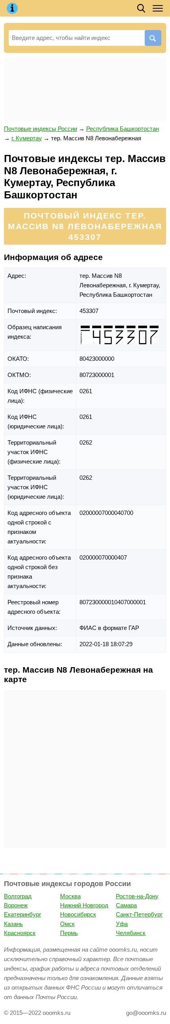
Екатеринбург (22, 914)
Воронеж (16, 905)
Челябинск (130, 933)
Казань (13, 923)
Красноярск (20, 933)
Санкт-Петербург (139, 914)
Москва (70, 896)
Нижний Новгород (84, 905)
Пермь (69, 933)
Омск (67, 923)
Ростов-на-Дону (137, 896)
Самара (126, 905)
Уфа (122, 923)
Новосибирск (78, 914)
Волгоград (18, 896)
